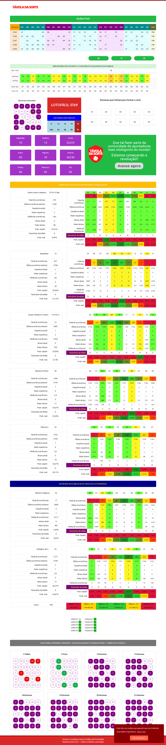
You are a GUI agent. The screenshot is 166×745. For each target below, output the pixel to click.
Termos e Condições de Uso (73, 739)
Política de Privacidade (95, 739)
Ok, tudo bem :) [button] (139, 738)
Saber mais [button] (141, 732)
